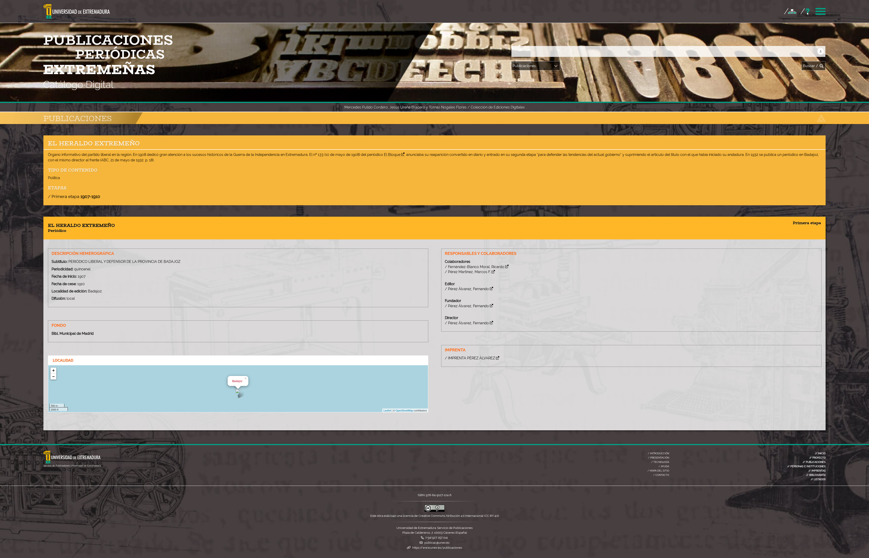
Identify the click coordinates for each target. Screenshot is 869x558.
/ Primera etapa (74, 196)
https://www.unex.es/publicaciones (437, 547)
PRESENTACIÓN (658, 457)
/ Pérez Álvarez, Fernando (467, 289)
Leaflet (387, 410)
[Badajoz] (238, 393)
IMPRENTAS (817, 470)
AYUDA (664, 466)
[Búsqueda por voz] (820, 51)
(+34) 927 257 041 (437, 537)
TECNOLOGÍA (660, 462)
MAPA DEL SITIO (658, 470)
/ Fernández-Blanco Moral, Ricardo (474, 267)
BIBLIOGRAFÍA (816, 475)
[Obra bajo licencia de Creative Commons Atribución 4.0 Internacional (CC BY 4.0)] (435, 510)
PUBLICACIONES (814, 462)
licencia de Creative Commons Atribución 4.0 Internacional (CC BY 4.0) (451, 515)
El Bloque (392, 154)
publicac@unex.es (436, 542)
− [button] (53, 376)
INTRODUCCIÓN (658, 453)
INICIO (820, 453)
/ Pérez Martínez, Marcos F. (468, 272)
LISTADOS (818, 479)
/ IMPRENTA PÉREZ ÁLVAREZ (470, 358)
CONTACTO (661, 475)
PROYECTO (817, 457)
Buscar (810, 66)
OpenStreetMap (404, 410)
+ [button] (53, 370)
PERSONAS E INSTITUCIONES (806, 466)
